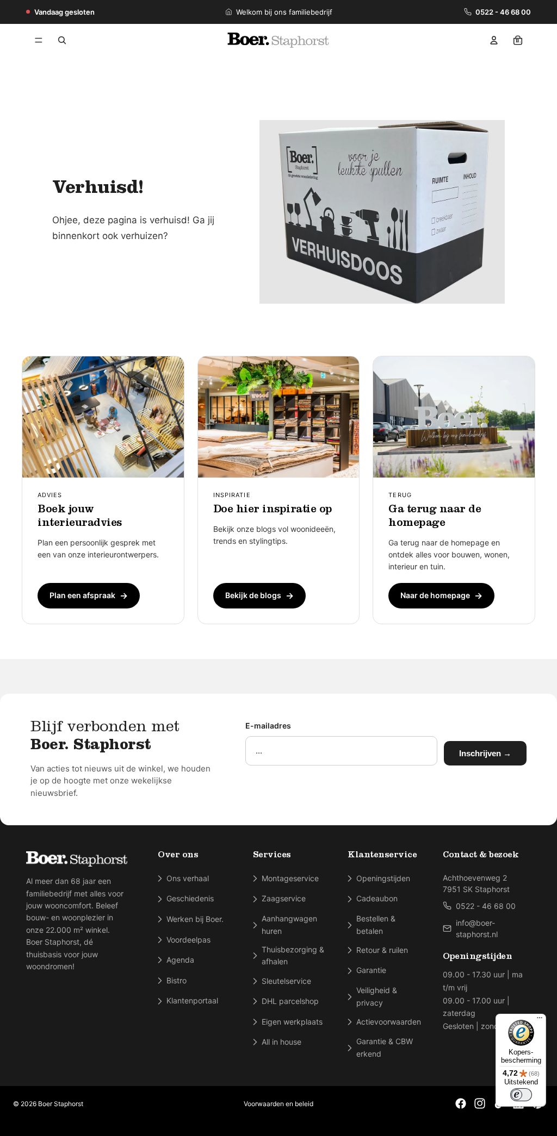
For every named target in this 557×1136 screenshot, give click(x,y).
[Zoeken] (62, 40)
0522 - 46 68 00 (503, 12)
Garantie (371, 970)
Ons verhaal (187, 878)
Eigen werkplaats (292, 1021)
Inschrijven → (485, 753)
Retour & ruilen (382, 950)
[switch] (521, 1094)
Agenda (180, 959)
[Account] (494, 40)
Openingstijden (383, 878)
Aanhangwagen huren (289, 924)
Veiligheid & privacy (376, 996)
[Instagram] (479, 1103)
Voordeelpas (188, 939)
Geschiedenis (190, 898)
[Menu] (38, 40)
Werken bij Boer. (195, 919)
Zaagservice (284, 898)
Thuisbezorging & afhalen (293, 955)
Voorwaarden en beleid (278, 1104)
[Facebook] (460, 1103)
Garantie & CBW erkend (384, 1047)
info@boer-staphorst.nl (477, 928)
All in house (281, 1041)
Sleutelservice (286, 981)
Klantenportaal (192, 1000)
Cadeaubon (377, 898)
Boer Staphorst (60, 1104)
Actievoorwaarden (388, 1021)
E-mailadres (268, 725)
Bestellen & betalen (375, 924)
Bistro (176, 980)
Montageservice (290, 878)
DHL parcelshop (290, 1001)
